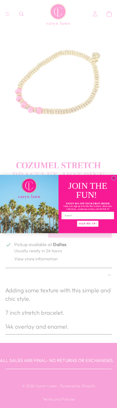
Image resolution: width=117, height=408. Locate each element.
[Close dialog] (113, 178)
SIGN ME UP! (88, 223)
